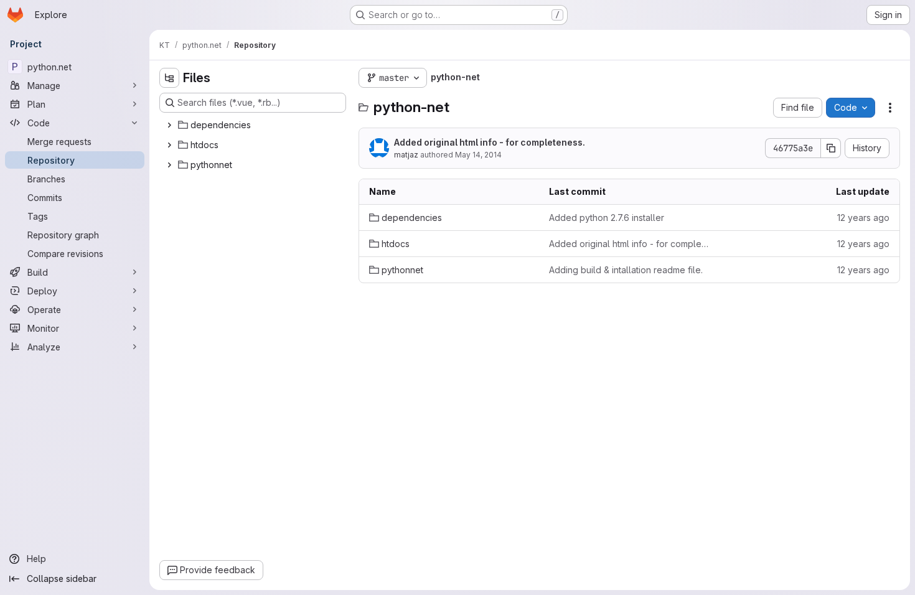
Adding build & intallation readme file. (626, 270)
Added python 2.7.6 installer (606, 217)
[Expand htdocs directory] (169, 145)
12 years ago (863, 217)
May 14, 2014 (478, 154)
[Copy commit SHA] (831, 148)
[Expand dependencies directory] (169, 125)
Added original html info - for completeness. (489, 142)
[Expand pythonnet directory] (169, 164)
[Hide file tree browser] (169, 78)
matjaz (406, 154)
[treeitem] (254, 125)
